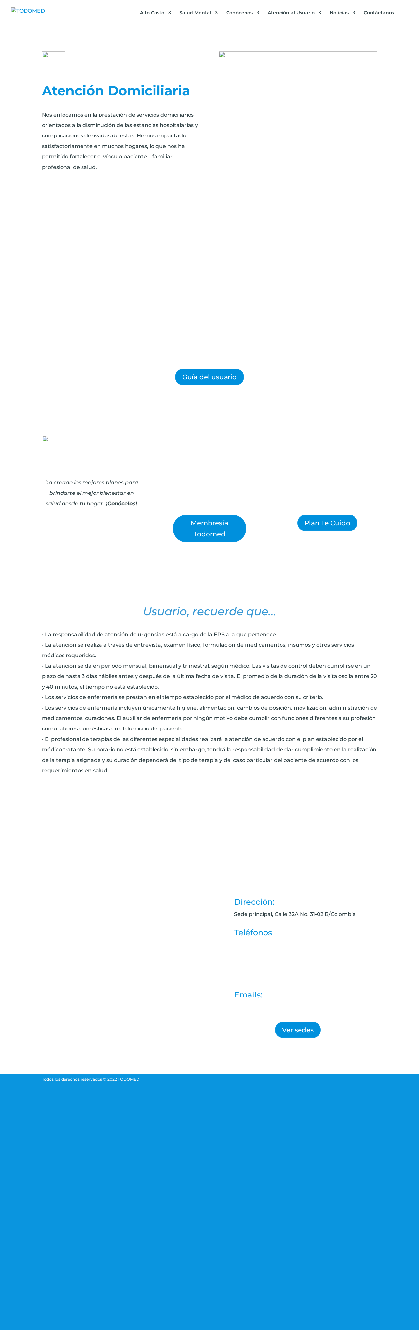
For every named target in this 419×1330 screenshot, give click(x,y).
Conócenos (239, 13)
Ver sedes (298, 1030)
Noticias (339, 13)
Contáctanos (379, 13)
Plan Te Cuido (327, 523)
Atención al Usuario (291, 13)
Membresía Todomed (209, 528)
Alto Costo (152, 13)
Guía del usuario (209, 377)
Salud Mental (195, 13)
